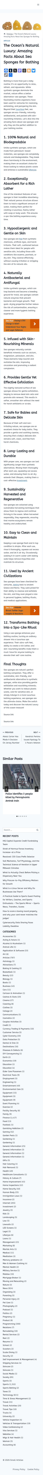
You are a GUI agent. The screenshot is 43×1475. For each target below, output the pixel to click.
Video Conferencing (11, 1427)
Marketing (7, 1245)
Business (7, 986)
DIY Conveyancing (11, 1053)
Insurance (7, 1199)
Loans (5, 1238)
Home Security (9, 1189)
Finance (6, 1117)
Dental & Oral (9, 1043)
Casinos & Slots (10, 997)
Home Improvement (12, 1182)
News (5, 1288)
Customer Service (11, 1032)
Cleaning (7, 1004)
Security (6, 1356)
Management (9, 1242)
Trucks (6, 1413)
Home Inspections (11, 1185)
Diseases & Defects (11, 1050)
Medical (6, 1253)
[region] (21, 1455)
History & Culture (10, 1178)
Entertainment (9, 1086)
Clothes (6, 1007)
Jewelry (6, 1210)
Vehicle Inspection (11, 1420)
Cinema (6, 1000)
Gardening (7, 1139)
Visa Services (8, 1430)
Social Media (8, 1373)
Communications (10, 1014)
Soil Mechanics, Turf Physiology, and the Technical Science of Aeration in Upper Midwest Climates (21, 864)
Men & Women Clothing (13, 1263)
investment (22, 480)
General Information (12, 1146)
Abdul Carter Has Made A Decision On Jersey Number (11, 737)
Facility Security (10, 1110)
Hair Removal (9, 1167)
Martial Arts (8, 1249)
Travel (5, 1402)
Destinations (8, 1046)
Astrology (7, 961)
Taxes (5, 1391)
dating (16, 585)
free (20, 239)
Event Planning (9, 1103)
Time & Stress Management (15, 1398)
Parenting (7, 1295)
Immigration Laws (11, 1196)
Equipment (7, 1093)
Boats (5, 982)
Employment (8, 1078)
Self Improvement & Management (18, 1359)
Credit (5, 1025)
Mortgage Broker (10, 1278)
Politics (6, 1313)
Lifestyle (6, 1235)
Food (5, 1121)
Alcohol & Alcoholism (13, 943)
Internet (6, 1203)
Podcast (6, 1309)
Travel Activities (10, 1405)
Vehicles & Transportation (14, 1423)
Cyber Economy (10, 1036)
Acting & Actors (10, 940)
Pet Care (6, 1302)
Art (4, 954)
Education (7, 1064)
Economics (7, 1061)
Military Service (10, 1270)
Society (6, 1377)
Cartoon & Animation (12, 993)
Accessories (8, 936)
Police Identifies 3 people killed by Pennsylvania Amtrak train (19, 797)
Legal (5, 1231)
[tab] (17, 816)
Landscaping (8, 1217)
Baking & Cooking (11, 968)
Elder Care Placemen (12, 1071)
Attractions (8, 965)
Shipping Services (10, 1363)
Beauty (6, 975)
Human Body (9, 1192)
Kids (4, 1213)
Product (6, 1320)
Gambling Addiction (12, 1128)
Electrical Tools (10, 1075)
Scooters (7, 1349)
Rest (5, 1338)
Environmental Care (12, 1089)
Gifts (5, 1160)
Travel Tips (7, 1409)
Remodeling (8, 1331)
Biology (6, 979)
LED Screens (8, 1228)
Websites (7, 1434)
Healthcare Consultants (13, 1174)
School (6, 1345)
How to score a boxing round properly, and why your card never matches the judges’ (20, 914)
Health (6, 1171)
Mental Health (9, 1267)
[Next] (36, 789)
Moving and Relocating (13, 1281)
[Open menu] (38, 4)
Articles (7, 41)
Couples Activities (11, 1021)
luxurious (20, 109)
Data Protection (10, 1039)
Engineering (8, 1082)
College (6, 1011)
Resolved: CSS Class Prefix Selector (19, 856)
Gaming (6, 1132)
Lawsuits (7, 1224)
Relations (7, 1327)
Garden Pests (9, 1135)
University (7, 1416)
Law (5, 1221)
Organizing (7, 1292)
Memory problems (11, 1260)
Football (6, 1125)
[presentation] (21, 776)
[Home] (4, 34)
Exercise (6, 1107)
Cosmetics (7, 1018)
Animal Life (8, 947)
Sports (6, 1381)
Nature (6, 1285)
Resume (6, 1341)
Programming (9, 1324)
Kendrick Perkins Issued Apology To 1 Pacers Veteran (32, 737)
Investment (8, 1206)
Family (6, 1114)
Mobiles (6, 1274)
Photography (8, 1306)
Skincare (6, 1366)
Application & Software (13, 950)
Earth (5, 1057)
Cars (5, 990)
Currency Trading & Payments (16, 1029)
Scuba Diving (8, 1352)
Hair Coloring (9, 1164)
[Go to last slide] (6, 789)
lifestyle (32, 170)
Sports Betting (9, 1388)
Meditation (7, 1256)
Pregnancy (7, 1317)
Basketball (8, 972)
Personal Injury (10, 1299)
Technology (8, 1395)
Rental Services (10, 1334)
